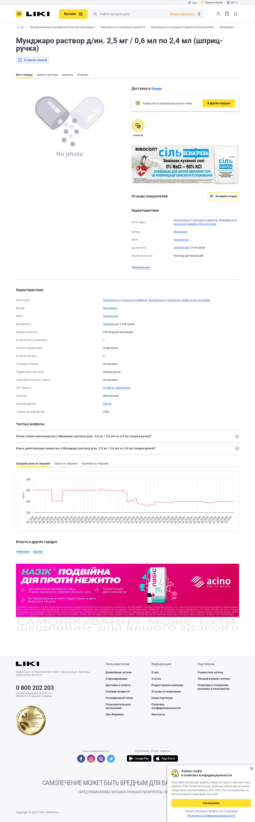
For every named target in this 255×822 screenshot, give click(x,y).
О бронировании (116, 678)
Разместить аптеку (210, 672)
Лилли (107, 403)
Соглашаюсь (211, 803)
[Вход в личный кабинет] (218, 13)
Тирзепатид (181, 239)
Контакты (158, 714)
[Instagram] (91, 759)
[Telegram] (111, 759)
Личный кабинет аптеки (214, 678)
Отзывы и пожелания (166, 691)
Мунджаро (180, 231)
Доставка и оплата (118, 685)
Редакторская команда (167, 685)
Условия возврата (118, 691)
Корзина (235, 13)
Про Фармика (115, 714)
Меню (19, 14)
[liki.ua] (38, 14)
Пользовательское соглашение (118, 706)
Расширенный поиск (119, 697)
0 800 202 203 (35, 687)
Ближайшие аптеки (119, 672)
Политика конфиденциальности (166, 706)
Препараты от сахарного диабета (196, 220)
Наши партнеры (162, 697)
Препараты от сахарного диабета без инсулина (179, 300)
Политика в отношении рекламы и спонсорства (214, 687)
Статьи (156, 678)
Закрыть (251, 768)
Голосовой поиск (199, 14)
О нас (155, 672)
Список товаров (227, 13)
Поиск (95, 14)
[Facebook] (81, 759)
